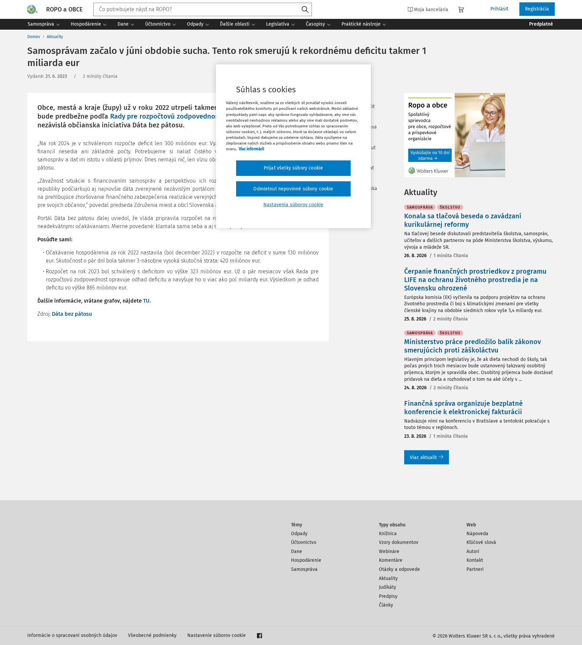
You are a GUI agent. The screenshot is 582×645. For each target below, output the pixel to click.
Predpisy (388, 596)
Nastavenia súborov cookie (293, 205)
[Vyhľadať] (305, 10)
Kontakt (474, 560)
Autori (472, 551)
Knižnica (388, 533)
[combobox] (202, 9)
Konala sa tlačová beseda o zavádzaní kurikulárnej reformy (462, 220)
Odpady (299, 533)
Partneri (475, 569)
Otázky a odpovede (399, 569)
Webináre (389, 551)
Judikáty (387, 587)
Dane (296, 551)
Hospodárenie (306, 560)
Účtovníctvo (303, 542)
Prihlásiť (499, 9)
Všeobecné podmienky (152, 635)
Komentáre (390, 560)
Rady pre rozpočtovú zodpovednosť (165, 116)
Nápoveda (477, 533)
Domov (33, 36)
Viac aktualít (423, 457)
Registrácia (537, 9)
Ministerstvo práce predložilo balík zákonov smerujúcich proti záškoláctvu (472, 346)
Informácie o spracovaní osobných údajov (72, 635)
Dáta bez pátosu (72, 314)
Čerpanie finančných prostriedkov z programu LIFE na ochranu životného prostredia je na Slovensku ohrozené (475, 279)
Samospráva (304, 569)
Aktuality (55, 36)
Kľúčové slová (481, 542)
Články (386, 605)
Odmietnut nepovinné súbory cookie (293, 189)
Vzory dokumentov (398, 542)
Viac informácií (251, 149)
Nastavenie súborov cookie (216, 635)
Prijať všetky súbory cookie (293, 168)
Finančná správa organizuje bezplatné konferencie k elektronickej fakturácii (463, 407)
